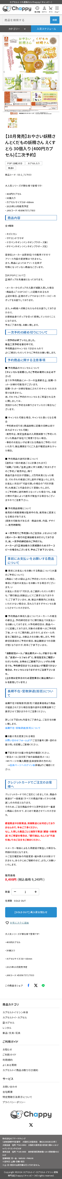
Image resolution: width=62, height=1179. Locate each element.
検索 (54, 20)
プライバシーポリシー (14, 1102)
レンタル (7, 1027)
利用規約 (8, 1059)
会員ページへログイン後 (22, 765)
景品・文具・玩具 (11, 1033)
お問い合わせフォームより (18, 740)
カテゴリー (14, 28)
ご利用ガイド (9, 1054)
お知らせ (7, 1049)
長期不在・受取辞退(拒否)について (23, 727)
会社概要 (8, 1091)
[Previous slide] (4, 71)
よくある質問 (10, 1065)
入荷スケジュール (46, 28)
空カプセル (9, 1022)
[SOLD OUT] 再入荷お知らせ (31, 912)
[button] (13, 123)
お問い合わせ (10, 1086)
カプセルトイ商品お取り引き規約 (20, 1070)
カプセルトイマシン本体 (15, 1012)
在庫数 (8, 900)
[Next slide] (57, 71)
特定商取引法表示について (17, 1097)
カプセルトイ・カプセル (15, 1017)
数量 (7, 891)
